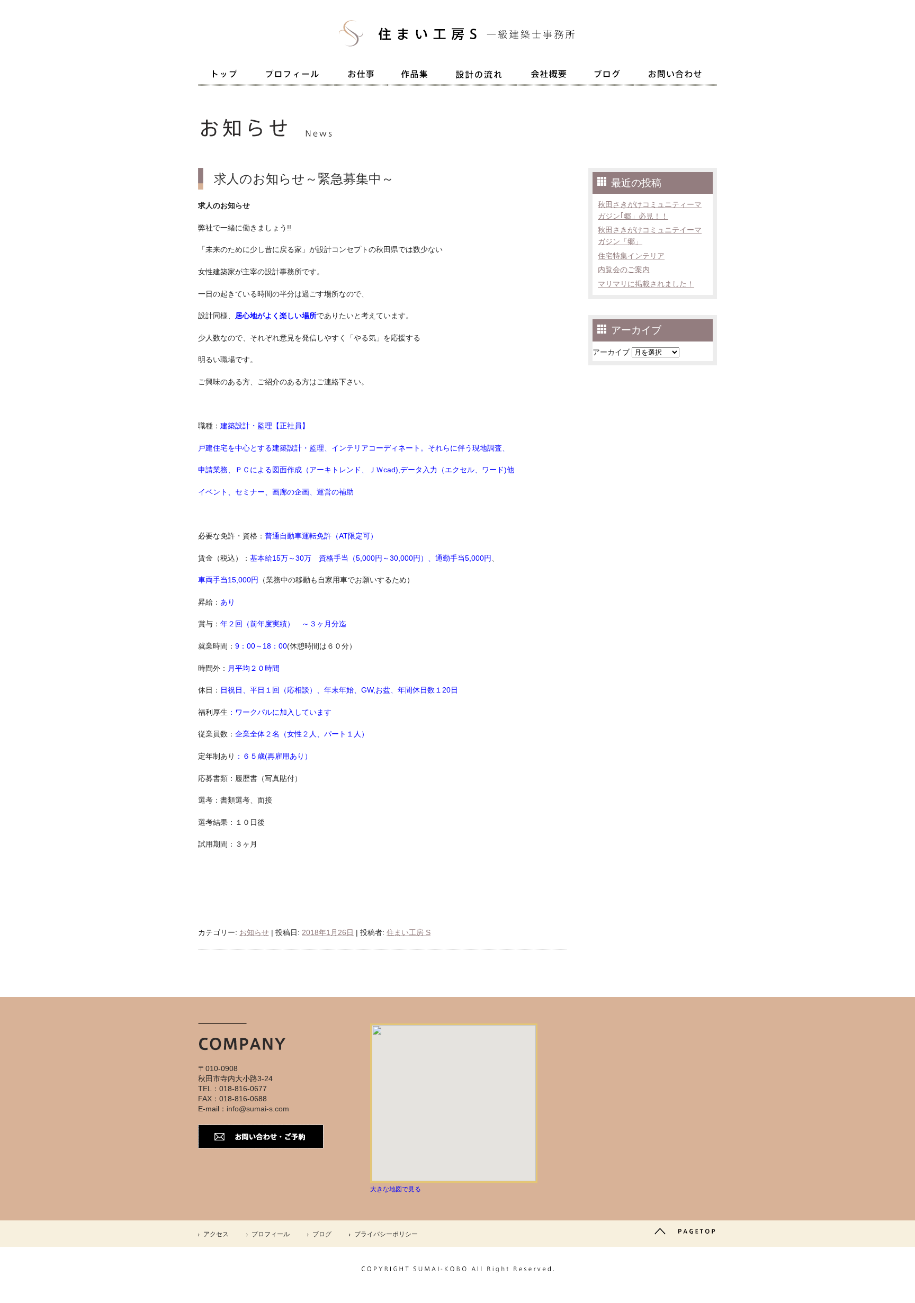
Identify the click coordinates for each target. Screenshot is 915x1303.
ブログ (321, 1234)
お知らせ (254, 932)
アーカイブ (611, 352)
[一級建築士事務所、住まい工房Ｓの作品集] (414, 76)
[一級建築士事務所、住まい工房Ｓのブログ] (607, 76)
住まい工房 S (408, 932)
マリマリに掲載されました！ (646, 284)
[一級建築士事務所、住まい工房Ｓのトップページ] (224, 76)
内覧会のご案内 (624, 269)
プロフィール (271, 1234)
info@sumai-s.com (258, 1108)
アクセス (216, 1234)
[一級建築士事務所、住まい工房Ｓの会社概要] (548, 76)
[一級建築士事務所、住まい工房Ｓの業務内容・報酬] (361, 76)
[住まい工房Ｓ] (457, 53)
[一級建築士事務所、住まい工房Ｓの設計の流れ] (479, 76)
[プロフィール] (292, 76)
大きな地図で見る (395, 1189)
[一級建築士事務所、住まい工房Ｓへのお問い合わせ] (675, 76)
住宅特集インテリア (631, 255)
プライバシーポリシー (386, 1234)
